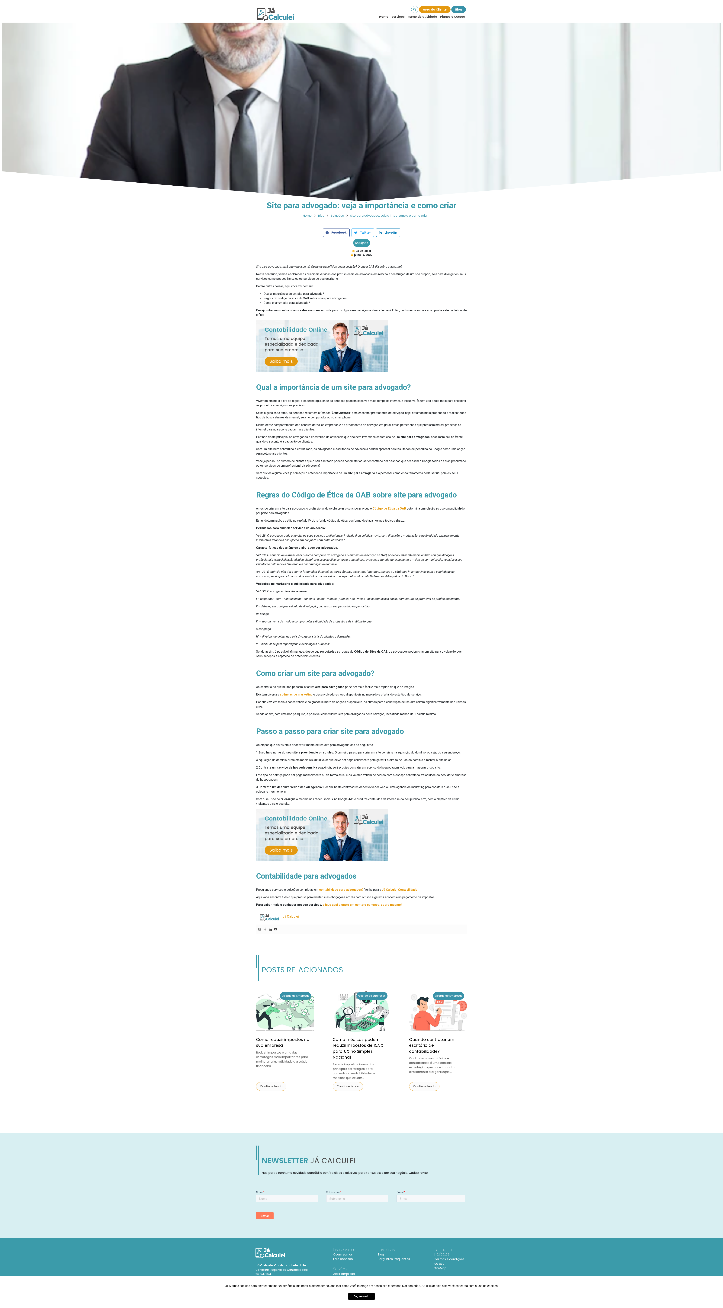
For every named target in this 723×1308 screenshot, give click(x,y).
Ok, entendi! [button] (361, 1296)
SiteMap (440, 1268)
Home (383, 17)
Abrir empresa (344, 1274)
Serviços (398, 17)
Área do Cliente (435, 9)
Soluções (361, 243)
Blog (458, 9)
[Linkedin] (270, 929)
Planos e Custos (452, 17)
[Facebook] (265, 929)
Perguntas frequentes (394, 1259)
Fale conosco (343, 1259)
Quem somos (343, 1254)
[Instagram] (260, 929)
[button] (336, 233)
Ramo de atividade (422, 17)
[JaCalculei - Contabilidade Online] (289, 1253)
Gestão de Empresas (295, 996)
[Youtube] (275, 929)
